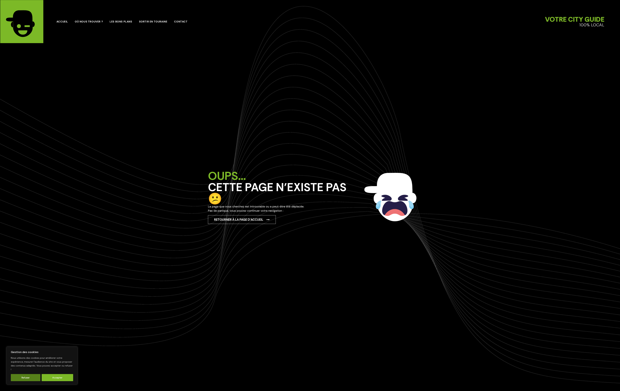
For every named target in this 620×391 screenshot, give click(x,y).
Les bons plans (121, 21)
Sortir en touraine (153, 21)
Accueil (62, 21)
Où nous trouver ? (89, 21)
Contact (180, 21)
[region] (42, 366)
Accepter (57, 377)
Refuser (25, 377)
